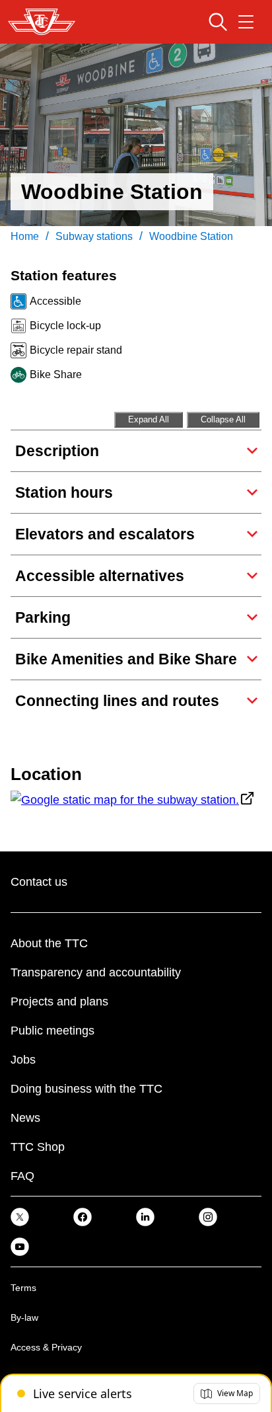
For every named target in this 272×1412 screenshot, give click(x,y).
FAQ (22, 1176)
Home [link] (25, 236)
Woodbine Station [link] (191, 236)
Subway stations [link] (94, 236)
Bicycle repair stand (76, 350)
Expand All (148, 419)
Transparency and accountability (96, 972)
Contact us (39, 881)
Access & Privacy (46, 1347)
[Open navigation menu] (246, 22)
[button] (226, 1393)
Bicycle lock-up (65, 325)
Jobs (23, 1059)
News (25, 1117)
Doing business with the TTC (86, 1088)
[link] (20, 1216)
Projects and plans (59, 1001)
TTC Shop (38, 1147)
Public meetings (52, 1030)
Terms (23, 1287)
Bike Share (56, 374)
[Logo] (41, 22)
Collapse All (223, 419)
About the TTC (49, 943)
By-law (24, 1317)
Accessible (55, 301)
